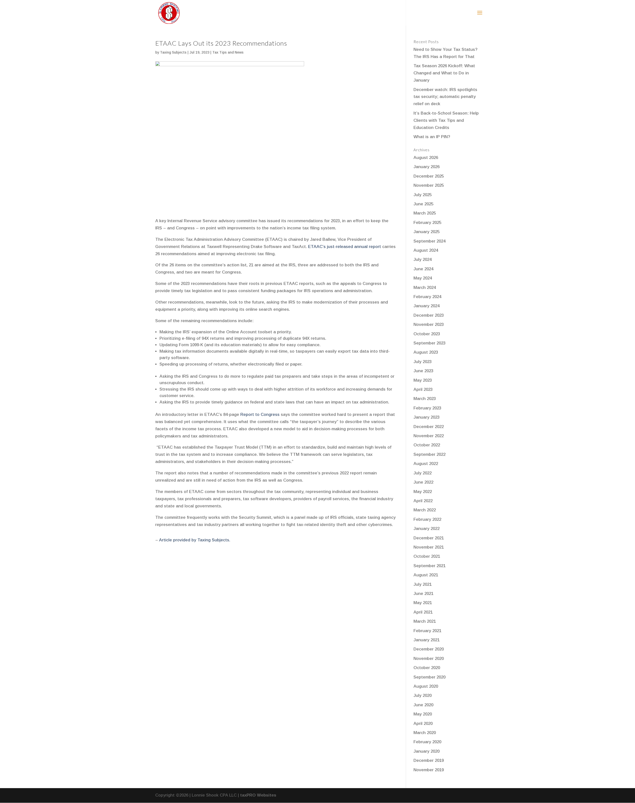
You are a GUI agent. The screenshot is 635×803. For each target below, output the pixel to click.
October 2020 (426, 667)
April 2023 (423, 389)
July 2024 (422, 259)
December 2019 (428, 760)
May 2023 (422, 380)
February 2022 (427, 519)
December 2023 (428, 315)
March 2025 (424, 213)
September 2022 (429, 454)
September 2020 (429, 677)
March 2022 (424, 510)
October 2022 (426, 445)
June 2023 (423, 371)
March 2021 (424, 621)
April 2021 (423, 612)
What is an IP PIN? (431, 136)
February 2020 (427, 742)
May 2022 (422, 491)
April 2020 (423, 723)
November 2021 (428, 547)
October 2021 (426, 556)
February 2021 (427, 630)
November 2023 (428, 324)
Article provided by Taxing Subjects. (194, 540)
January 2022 (426, 528)
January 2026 (426, 166)
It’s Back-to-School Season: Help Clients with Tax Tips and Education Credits (446, 120)
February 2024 (427, 296)
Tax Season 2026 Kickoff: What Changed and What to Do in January (444, 73)
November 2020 (428, 658)
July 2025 (422, 194)
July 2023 (422, 361)
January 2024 (426, 306)
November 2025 (428, 185)
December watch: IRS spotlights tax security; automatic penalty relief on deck (445, 96)
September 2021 (429, 565)
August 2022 (425, 463)
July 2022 (422, 473)
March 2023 (424, 398)
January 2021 (426, 640)
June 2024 (423, 269)
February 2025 (427, 222)
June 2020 (423, 705)
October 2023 (426, 334)
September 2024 (429, 241)
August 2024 (425, 250)
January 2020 (426, 751)
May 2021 (422, 602)
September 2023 (429, 343)
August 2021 (425, 575)
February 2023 (427, 408)
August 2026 (425, 157)
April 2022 (423, 500)
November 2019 (428, 770)
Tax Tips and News (228, 52)
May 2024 (422, 278)
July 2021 (422, 584)
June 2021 (423, 593)
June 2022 (423, 482)
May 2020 (422, 714)
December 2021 (428, 538)
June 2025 (423, 204)
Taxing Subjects (173, 52)
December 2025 (428, 176)
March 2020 (424, 732)
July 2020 (422, 695)
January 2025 (426, 231)
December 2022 (428, 426)
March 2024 (424, 287)
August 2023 (425, 352)
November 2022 (428, 435)
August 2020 (425, 686)
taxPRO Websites (258, 795)
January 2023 (426, 417)
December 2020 (428, 649)
